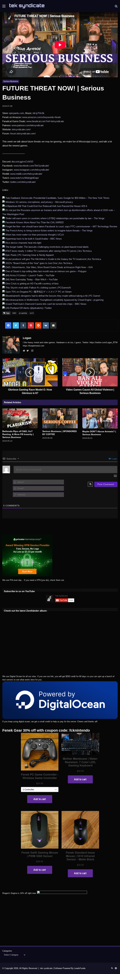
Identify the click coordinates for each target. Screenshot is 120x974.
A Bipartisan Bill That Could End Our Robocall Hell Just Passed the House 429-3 (46, 206)
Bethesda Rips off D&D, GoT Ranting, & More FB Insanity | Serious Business (18, 434)
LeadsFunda (79, 968)
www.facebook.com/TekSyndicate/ (31, 165)
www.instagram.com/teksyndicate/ (31, 169)
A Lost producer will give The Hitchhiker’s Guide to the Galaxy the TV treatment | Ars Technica (53, 259)
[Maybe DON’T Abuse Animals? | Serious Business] (100, 418)
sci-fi (31, 313)
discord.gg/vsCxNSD (22, 161)
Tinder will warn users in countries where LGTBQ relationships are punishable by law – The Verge (54, 218)
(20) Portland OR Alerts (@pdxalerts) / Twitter (28, 308)
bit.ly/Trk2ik (38, 113)
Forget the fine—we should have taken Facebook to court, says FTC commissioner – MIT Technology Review (61, 226)
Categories (7, 951)
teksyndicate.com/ (21, 129)
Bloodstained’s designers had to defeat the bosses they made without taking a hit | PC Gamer (52, 295)
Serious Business (10, 81)
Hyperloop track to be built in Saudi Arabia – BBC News (33, 238)
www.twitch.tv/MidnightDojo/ (24, 178)
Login (114, 458)
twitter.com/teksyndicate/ (23, 182)
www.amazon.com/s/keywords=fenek (41, 117)
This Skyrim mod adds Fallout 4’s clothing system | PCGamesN (38, 287)
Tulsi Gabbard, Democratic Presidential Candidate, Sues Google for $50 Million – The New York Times (57, 198)
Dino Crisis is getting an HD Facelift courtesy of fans (32, 283)
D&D (14, 313)
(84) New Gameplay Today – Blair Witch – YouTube (31, 279)
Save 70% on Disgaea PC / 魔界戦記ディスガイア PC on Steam (38, 291)
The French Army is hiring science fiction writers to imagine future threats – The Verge (48, 230)
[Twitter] (28, 351)
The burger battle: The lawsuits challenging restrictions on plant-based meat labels (47, 246)
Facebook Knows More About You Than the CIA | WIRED (34, 222)
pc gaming (23, 313)
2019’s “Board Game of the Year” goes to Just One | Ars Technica (38, 263)
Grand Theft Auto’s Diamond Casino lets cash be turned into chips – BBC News (45, 304)
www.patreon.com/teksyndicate (28, 125)
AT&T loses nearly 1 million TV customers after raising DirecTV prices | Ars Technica (48, 251)
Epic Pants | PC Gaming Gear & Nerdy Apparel (29, 255)
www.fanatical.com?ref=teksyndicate (45, 121)
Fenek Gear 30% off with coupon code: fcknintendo (46, 730)
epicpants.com (16, 113)
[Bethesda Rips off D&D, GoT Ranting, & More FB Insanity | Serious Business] (20, 418)
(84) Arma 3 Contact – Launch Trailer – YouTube (29, 275)
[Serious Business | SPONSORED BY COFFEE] (60, 418)
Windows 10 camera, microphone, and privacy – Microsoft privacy (39, 202)
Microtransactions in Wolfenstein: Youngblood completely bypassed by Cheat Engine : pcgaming (54, 299)
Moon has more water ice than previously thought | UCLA (34, 234)
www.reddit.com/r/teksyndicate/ (26, 173)
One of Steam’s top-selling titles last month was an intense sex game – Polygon (45, 271)
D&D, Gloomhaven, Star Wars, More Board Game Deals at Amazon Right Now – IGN (49, 267)
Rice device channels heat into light (23, 242)
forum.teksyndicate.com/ (23, 133)
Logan (27, 338)
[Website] (25, 351)
